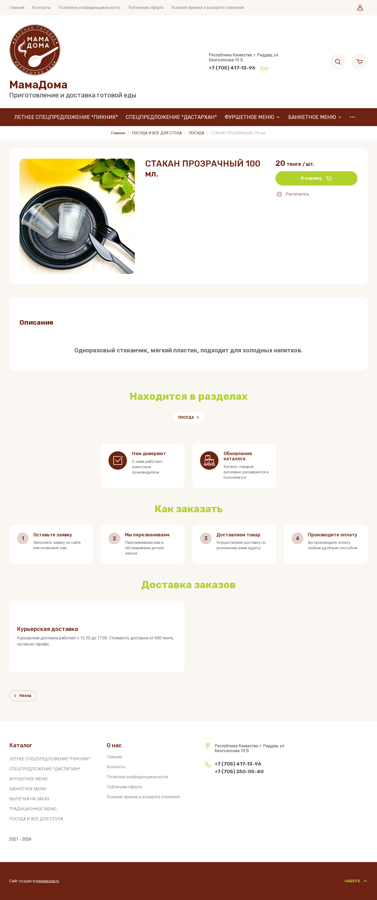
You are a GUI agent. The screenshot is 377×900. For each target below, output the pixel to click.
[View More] (352, 117)
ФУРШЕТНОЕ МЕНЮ (249, 117)
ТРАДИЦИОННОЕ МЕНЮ (32, 808)
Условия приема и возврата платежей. (208, 7)
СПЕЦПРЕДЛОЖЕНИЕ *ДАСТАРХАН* (171, 117)
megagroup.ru (47, 881)
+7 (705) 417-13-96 (232, 68)
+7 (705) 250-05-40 (239, 771)
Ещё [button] (265, 68)
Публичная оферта (145, 7)
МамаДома (38, 84)
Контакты (41, 7)
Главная (16, 7)
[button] (360, 7)
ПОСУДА (196, 133)
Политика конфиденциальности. (89, 7)
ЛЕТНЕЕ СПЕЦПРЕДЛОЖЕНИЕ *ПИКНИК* (66, 117)
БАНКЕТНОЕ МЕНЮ (312, 117)
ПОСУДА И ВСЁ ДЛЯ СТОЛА (157, 133)
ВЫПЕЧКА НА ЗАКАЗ (29, 798)
